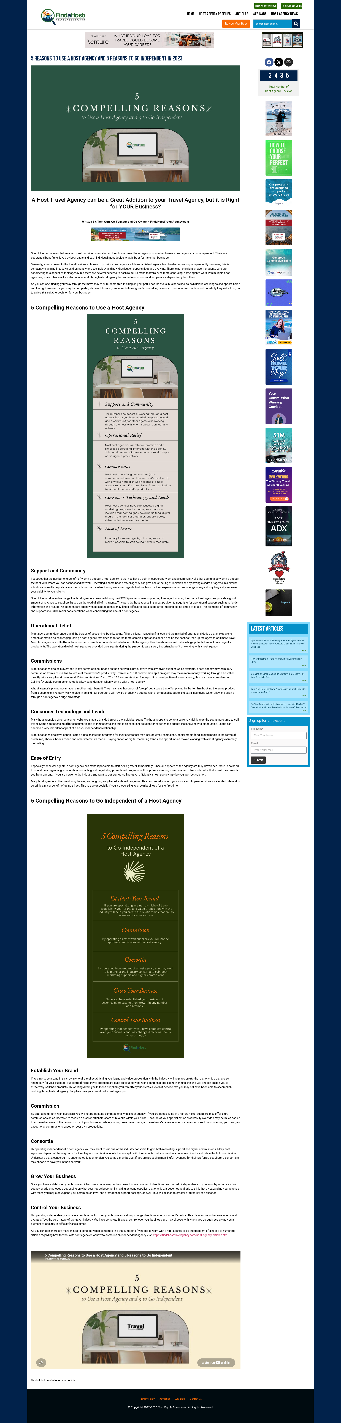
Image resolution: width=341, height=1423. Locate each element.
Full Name (257, 729)
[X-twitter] (278, 62)
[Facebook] (269, 62)
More (304, 650)
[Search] (296, 23)
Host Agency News (284, 14)
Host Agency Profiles (215, 14)
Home (190, 14)
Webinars (260, 14)
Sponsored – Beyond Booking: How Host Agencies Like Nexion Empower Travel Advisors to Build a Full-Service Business (278, 643)
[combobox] (272, 23)
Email (254, 743)
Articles (241, 14)
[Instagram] (288, 62)
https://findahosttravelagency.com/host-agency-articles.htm (190, 1235)
